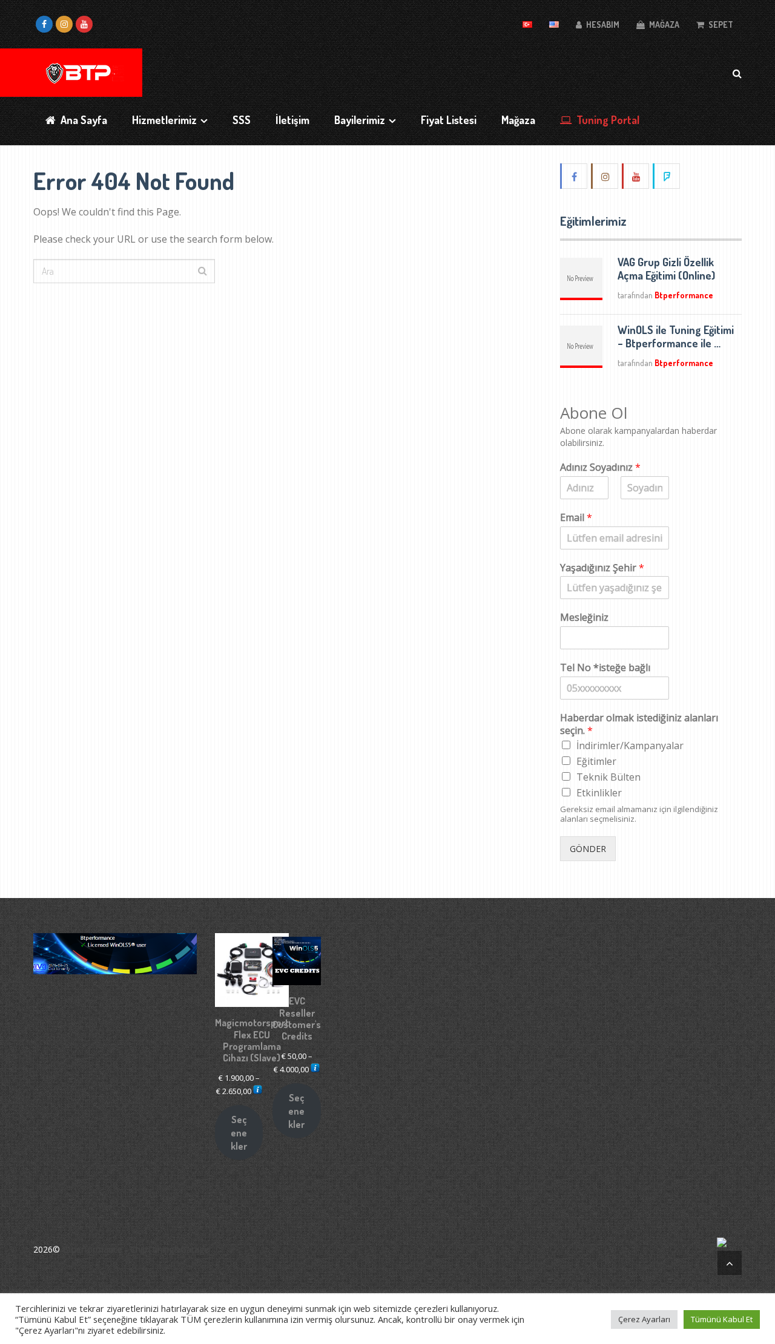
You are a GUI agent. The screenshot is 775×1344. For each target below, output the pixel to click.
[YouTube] (636, 176)
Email (576, 517)
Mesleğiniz (584, 617)
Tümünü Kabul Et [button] (722, 1319)
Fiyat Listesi (449, 119)
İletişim (292, 119)
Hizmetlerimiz (164, 119)
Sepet (720, 24)
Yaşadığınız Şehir (602, 568)
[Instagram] (605, 176)
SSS (241, 119)
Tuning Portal (606, 119)
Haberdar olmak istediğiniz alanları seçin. (639, 724)
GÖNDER (588, 848)
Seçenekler (239, 1132)
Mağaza (663, 24)
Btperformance (684, 295)
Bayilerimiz (359, 119)
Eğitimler (596, 761)
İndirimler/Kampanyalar (630, 745)
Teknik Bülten (608, 777)
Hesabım (601, 24)
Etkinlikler (599, 792)
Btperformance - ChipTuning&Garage (135, 1249)
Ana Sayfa (82, 119)
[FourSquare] (667, 176)
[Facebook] (574, 176)
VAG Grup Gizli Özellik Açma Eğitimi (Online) (666, 268)
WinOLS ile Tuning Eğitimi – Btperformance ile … (676, 336)
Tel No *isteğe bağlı (605, 667)
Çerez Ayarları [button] (644, 1319)
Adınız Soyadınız (600, 467)
